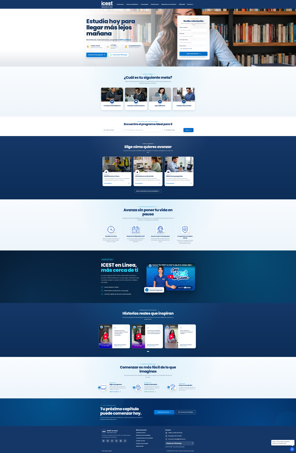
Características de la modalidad (144, 438)
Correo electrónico (183, 39)
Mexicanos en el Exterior (168, 4)
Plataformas (155, 4)
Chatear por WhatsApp (179, 443)
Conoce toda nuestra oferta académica (147, 191)
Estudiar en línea (140, 440)
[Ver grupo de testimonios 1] (148, 351)
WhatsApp (181, 33)
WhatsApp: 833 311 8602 (175, 436)
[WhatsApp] (112, 441)
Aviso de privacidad (107, 450)
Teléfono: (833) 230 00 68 (175, 432)
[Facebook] (103, 441)
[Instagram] (107, 441)
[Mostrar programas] (160, 130)
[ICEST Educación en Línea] (107, 4)
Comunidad (144, 4)
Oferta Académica (132, 4)
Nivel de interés (182, 45)
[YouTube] (116, 441)
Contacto (190, 4)
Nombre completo (183, 27)
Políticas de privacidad (142, 443)
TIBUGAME (182, 4)
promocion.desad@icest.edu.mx (177, 439)
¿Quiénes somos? (141, 432)
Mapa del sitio (139, 446)
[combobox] (142, 130)
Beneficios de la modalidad (143, 435)
